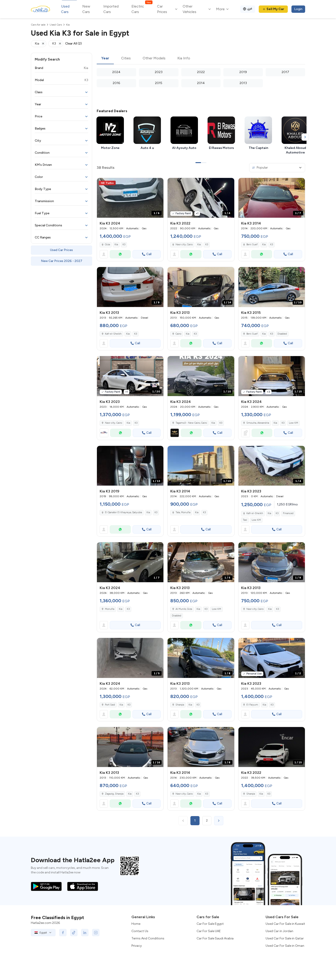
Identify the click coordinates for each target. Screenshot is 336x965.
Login (298, 9)
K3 (124, 244)
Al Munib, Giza (184, 609)
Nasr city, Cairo (184, 244)
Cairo (178, 333)
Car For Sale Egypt (210, 924)
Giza (107, 244)
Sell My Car (275, 9)
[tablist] (201, 58)
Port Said (110, 704)
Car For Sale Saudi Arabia (215, 938)
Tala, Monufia (183, 512)
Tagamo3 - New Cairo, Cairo (191, 422)
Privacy (136, 946)
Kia (116, 244)
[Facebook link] (63, 932)
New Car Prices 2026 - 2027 (61, 261)
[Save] (158, 183)
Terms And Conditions (147, 938)
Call (149, 254)
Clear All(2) (73, 43)
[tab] (105, 58)
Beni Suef (252, 244)
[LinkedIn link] (84, 932)
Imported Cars (111, 9)
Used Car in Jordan (279, 931)
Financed (288, 513)
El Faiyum (252, 704)
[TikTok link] (73, 932)
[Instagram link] (95, 932)
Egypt (43, 932)
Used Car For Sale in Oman (285, 946)
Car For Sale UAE (209, 931)
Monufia (109, 609)
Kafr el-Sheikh (113, 333)
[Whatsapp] (120, 254)
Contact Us (139, 931)
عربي (249, 8)
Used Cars (65, 9)
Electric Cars (141, 9)
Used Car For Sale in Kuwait (285, 924)
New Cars (86, 9)
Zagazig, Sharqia (114, 793)
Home (135, 924)
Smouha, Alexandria (257, 422)
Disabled (282, 333)
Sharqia (180, 704)
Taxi (245, 519)
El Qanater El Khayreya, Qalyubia (123, 512)
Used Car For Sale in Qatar (285, 938)
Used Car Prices (61, 250)
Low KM (293, 422)
